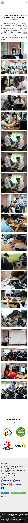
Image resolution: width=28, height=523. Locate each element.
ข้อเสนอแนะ (5, 493)
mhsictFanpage (8, 480)
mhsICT (18, 480)
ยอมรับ (21, 520)
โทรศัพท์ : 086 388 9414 (8, 475)
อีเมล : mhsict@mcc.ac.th (9, 477)
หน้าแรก (11, 12)
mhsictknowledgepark (17, 484)
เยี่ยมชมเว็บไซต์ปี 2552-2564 (19, 493)
